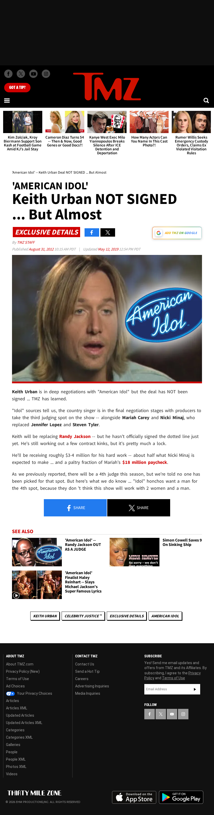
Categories (15, 730)
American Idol (165, 615)
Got (17, 87)
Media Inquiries (87, 693)
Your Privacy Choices (34, 693)
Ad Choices (15, 686)
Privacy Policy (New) (23, 671)
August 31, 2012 (41, 249)
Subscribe (195, 689)
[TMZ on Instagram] (46, 74)
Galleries (13, 745)
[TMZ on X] (21, 74)
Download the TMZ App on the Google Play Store (181, 797)
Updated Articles (20, 715)
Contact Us (84, 664)
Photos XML (16, 767)
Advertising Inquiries (92, 686)
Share (79, 507)
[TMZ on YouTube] (172, 714)
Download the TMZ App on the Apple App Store (134, 797)
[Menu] (7, 100)
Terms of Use (17, 679)
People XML (16, 759)
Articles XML (16, 708)
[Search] (206, 100)
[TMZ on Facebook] (8, 74)
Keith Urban (45, 615)
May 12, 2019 (108, 249)
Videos (11, 774)
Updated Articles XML (24, 723)
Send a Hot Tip (87, 671)
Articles (12, 701)
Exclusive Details (127, 615)
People (11, 752)
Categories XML (19, 737)
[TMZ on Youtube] (33, 74)
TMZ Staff (25, 242)
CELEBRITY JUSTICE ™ (83, 615)
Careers (81, 679)
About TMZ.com (19, 664)
